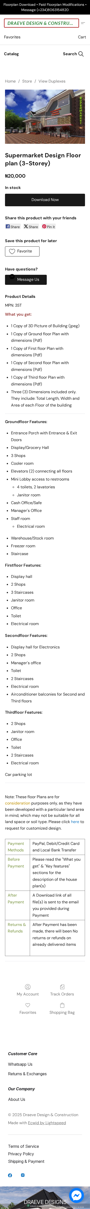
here (75, 821)
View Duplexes (52, 81)
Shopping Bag (62, 1012)
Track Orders (62, 994)
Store (27, 81)
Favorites (12, 37)
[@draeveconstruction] (10, 1175)
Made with (37, 1122)
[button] (22, 251)
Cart (82, 37)
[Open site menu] (83, 23)
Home (10, 81)
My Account (28, 994)
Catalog (11, 53)
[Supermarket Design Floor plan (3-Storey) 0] (45, 117)
